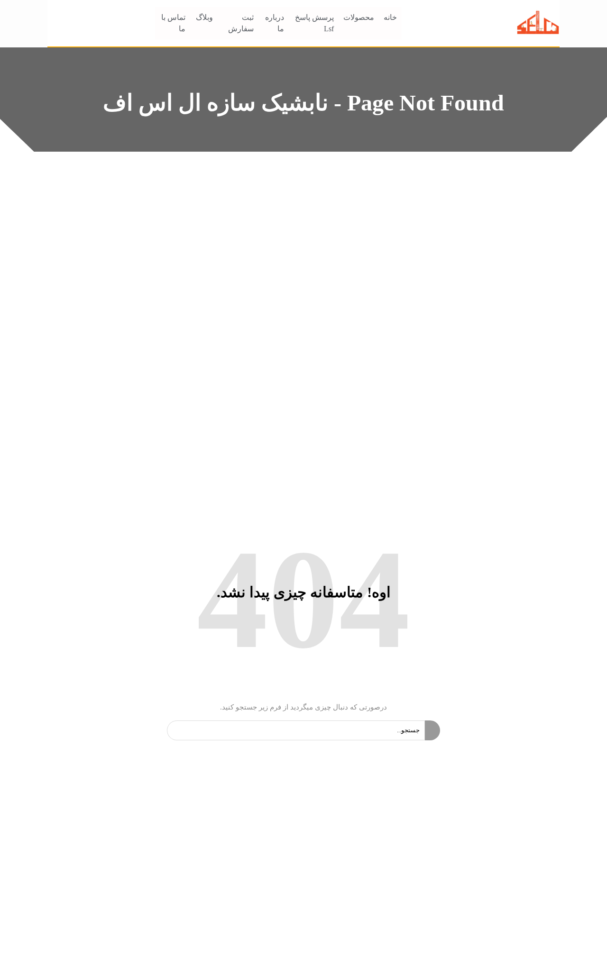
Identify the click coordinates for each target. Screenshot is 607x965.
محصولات (358, 17)
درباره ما (274, 23)
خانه (390, 17)
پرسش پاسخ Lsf (314, 23)
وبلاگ (204, 17)
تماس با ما (173, 23)
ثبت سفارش (241, 23)
